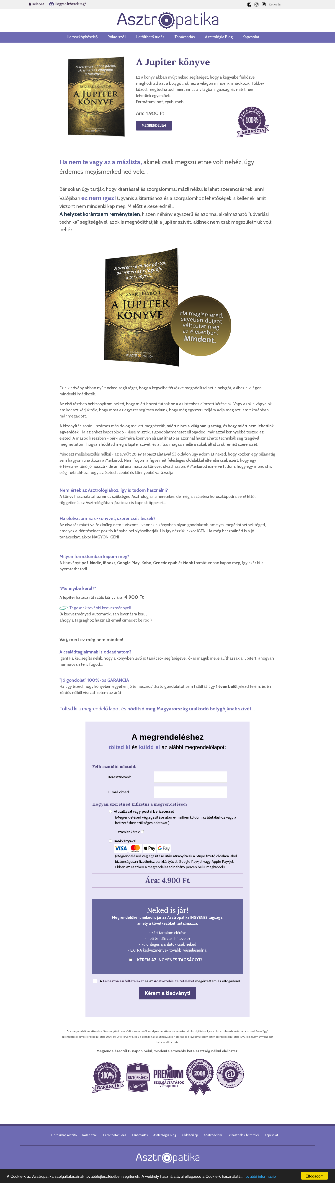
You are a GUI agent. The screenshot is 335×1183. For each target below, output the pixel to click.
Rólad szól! (117, 37)
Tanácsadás (184, 37)
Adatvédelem (213, 1135)
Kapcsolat (251, 37)
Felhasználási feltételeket (123, 981)
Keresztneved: (119, 777)
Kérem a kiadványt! (168, 993)
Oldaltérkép (190, 1135)
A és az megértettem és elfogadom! (170, 981)
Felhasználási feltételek (243, 1135)
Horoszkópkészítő (82, 37)
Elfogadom (315, 1176)
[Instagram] (256, 4)
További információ (260, 1176)
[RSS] (263, 4)
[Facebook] (249, 4)
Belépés (37, 4)
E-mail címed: (118, 792)
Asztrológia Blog (219, 37)
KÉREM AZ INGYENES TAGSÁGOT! (169, 960)
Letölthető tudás (150, 37)
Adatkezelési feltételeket (174, 981)
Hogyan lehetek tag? (70, 4)
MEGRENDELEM (154, 125)
